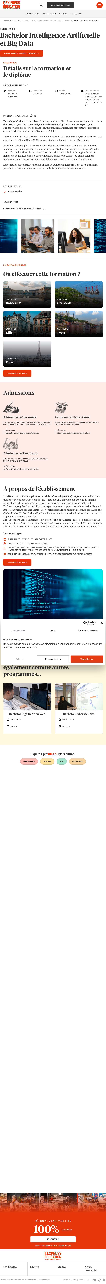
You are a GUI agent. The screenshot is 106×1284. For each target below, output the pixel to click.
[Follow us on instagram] (104, 1280)
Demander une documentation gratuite (21, 53)
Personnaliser (51, 659)
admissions (75, 14)
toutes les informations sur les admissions (22, 209)
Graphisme (29, 761)
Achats (47, 761)
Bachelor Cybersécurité (78, 714)
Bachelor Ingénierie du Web (27, 714)
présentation (49, 14)
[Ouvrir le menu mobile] (99, 5)
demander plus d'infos (17, 373)
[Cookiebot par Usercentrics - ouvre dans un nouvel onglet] (85, 623)
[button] (11, 1267)
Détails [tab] (53, 630)
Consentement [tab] (18, 630)
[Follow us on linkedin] (94, 1280)
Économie (77, 761)
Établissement (32, 14)
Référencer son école (60, 5)
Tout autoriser (86, 659)
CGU (87, 1280)
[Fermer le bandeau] (102, 623)
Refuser (19, 659)
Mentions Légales (69, 1280)
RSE (61, 761)
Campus (63, 14)
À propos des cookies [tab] (88, 630)
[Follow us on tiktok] (99, 1280)
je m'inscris (53, 1239)
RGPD (81, 1280)
